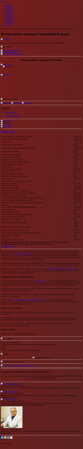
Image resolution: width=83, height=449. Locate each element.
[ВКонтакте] (2, 437)
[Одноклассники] (5, 437)
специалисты (40, 281)
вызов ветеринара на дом (23, 253)
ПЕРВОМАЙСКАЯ (12, 116)
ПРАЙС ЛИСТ (8, 132)
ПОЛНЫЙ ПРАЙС (8, 246)
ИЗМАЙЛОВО (10, 112)
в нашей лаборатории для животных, (62, 269)
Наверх (3, 2)
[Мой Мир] (8, 437)
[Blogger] (11, 437)
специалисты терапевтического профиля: (27, 300)
